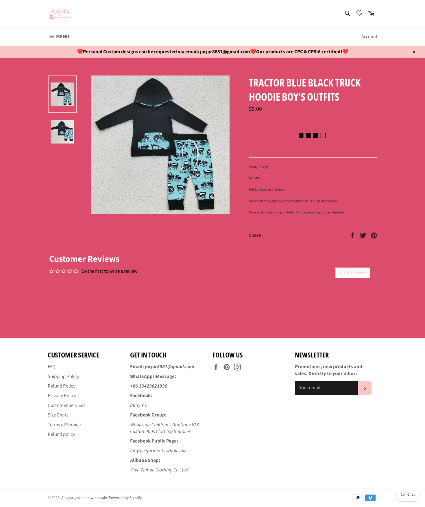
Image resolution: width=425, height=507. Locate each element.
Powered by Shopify (125, 497)
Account (369, 37)
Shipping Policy (63, 376)
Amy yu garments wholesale (84, 497)
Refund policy (61, 434)
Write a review (353, 272)
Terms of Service (64, 424)
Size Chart (58, 415)
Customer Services (66, 405)
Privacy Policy (62, 395)
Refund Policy (61, 386)
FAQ (52, 366)
